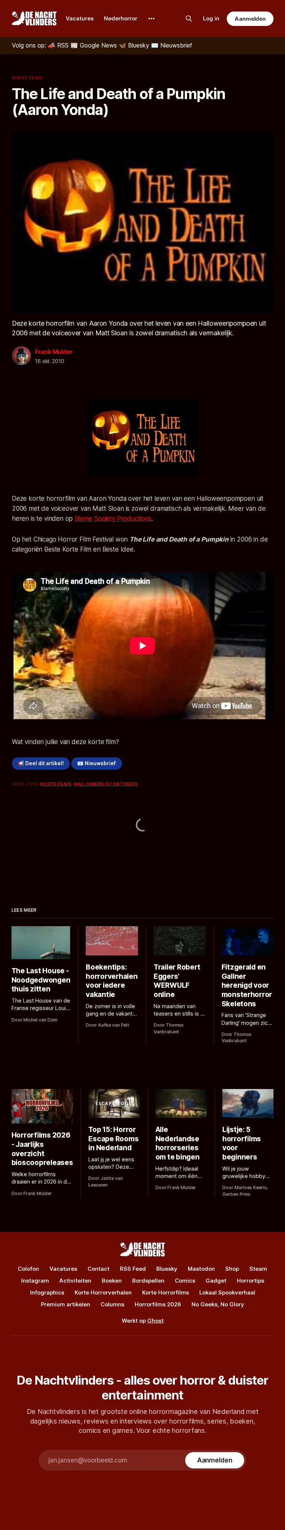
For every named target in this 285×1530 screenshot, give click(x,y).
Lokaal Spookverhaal (227, 1292)
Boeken (112, 1280)
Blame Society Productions (113, 518)
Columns (112, 1304)
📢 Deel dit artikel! (41, 763)
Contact (98, 1268)
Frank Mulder (54, 351)
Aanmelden (250, 18)
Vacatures (80, 18)
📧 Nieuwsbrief (96, 763)
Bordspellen (148, 1280)
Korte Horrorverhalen (103, 1292)
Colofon (28, 1268)
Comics (185, 1280)
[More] (151, 18)
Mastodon (201, 1268)
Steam (258, 1268)
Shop (232, 1268)
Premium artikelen (65, 1304)
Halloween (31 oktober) (105, 784)
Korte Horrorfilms (165, 1292)
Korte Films (27, 77)
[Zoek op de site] (189, 18)
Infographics (47, 1292)
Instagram (35, 1280)
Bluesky (166, 1268)
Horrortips (250, 1280)
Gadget (216, 1280)
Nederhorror (120, 18)
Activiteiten (75, 1280)
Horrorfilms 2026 (158, 1304)
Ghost (155, 1320)
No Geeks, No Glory (217, 1304)
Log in (211, 18)
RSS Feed (133, 1268)
